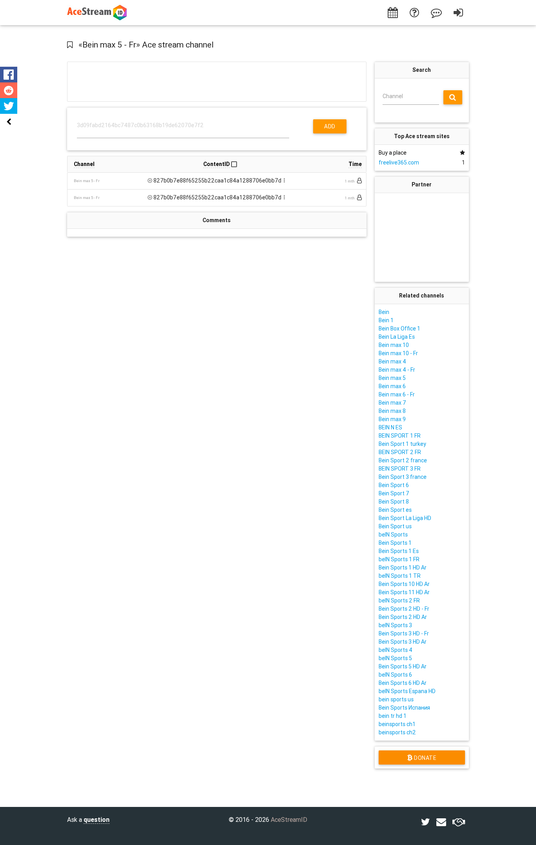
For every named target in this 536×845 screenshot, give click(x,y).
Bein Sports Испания (404, 707)
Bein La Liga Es (397, 336)
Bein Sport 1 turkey (402, 443)
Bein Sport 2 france (403, 460)
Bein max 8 (392, 410)
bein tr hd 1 (393, 715)
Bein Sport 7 (394, 493)
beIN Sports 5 (395, 658)
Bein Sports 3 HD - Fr (404, 633)
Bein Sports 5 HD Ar (403, 666)
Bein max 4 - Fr (397, 369)
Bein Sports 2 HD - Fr (404, 608)
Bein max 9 (392, 419)
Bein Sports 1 (395, 542)
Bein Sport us (395, 526)
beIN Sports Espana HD (407, 691)
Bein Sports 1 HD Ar (403, 567)
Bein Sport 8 (394, 501)
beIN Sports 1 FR (399, 559)
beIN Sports (393, 534)
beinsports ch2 (397, 732)
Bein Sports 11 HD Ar (404, 592)
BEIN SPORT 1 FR (400, 435)
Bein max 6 (392, 386)
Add (329, 126)
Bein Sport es (395, 509)
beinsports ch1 (397, 724)
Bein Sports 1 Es (399, 551)
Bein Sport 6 (394, 485)
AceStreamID (289, 819)
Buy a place (393, 152)
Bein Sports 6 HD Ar (403, 682)
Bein (384, 312)
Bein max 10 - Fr (398, 353)
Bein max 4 (392, 361)
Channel (393, 96)
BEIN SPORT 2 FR (400, 452)
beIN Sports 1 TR (400, 575)
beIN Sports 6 (395, 674)
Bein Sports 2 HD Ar (403, 617)
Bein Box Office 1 (399, 328)
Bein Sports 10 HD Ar (404, 584)
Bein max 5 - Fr (87, 180)
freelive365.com (399, 162)
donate (424, 757)
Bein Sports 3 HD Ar (403, 641)
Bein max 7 (392, 402)
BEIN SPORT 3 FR (400, 468)
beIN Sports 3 (395, 625)
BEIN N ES (390, 427)
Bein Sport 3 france (403, 476)
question (96, 819)
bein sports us (396, 699)
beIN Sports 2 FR (399, 600)
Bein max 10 (394, 345)
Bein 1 (386, 320)
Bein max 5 (392, 377)
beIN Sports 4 (395, 649)
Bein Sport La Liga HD (405, 518)
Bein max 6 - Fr (397, 394)
